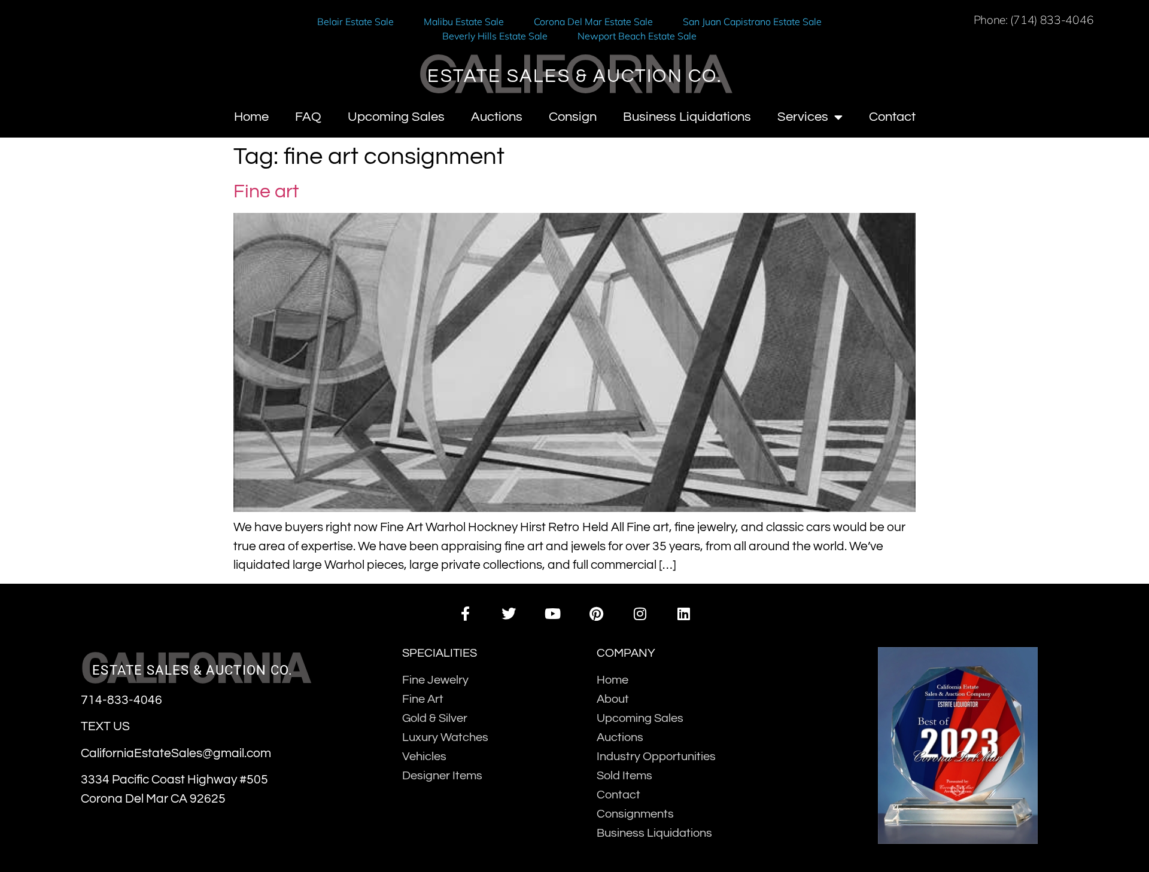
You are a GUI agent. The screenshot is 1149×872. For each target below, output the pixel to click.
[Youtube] (553, 614)
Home (251, 117)
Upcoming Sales (396, 117)
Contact (892, 117)
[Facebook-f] (465, 614)
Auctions (496, 117)
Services (802, 117)
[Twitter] (509, 614)
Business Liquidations (687, 117)
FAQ (308, 117)
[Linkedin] (684, 614)
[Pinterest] (596, 614)
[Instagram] (640, 614)
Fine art (266, 192)
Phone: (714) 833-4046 (1034, 20)
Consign (573, 117)
